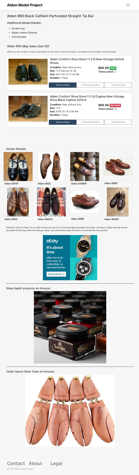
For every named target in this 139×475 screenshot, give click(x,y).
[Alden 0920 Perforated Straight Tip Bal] (51, 166)
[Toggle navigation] (128, 5)
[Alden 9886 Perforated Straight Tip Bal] (84, 201)
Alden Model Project (25, 5)
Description (94, 85)
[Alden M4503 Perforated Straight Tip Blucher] (51, 202)
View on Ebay (62, 85)
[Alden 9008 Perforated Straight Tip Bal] (18, 202)
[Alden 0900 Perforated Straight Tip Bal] (117, 166)
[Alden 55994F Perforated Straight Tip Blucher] (84, 166)
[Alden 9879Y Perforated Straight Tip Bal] (18, 166)
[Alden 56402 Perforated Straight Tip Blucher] (118, 202)
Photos (121, 85)
